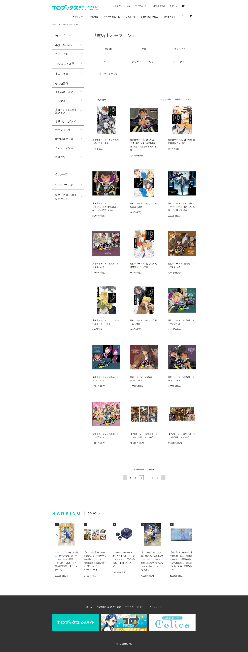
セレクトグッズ (64, 147)
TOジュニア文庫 (64, 63)
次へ (163, 477)
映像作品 (60, 157)
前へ (125, 477)
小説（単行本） (64, 45)
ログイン (174, 5)
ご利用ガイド (169, 16)
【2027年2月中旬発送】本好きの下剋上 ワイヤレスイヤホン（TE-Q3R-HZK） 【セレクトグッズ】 (124, 559)
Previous (57, 534)
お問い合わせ (156, 606)
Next (191, 534)
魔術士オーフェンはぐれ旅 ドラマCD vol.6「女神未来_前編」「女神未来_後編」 (181, 207)
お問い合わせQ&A (149, 16)
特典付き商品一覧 (112, 16)
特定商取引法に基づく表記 (109, 606)
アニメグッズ (63, 130)
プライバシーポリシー (135, 606)
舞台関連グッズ (64, 139)
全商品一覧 (130, 16)
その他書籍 (61, 83)
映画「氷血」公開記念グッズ (65, 197)
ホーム (54, 24)
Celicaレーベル (64, 184)
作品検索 (94, 16)
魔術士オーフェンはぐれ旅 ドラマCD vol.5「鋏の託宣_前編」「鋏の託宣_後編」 (105, 207)
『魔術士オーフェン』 (70, 24)
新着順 (188, 99)
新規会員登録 (159, 5)
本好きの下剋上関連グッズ (65, 111)
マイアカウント (142, 5)
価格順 (178, 99)
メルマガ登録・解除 (122, 5)
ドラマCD (61, 101)
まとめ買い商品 (64, 92)
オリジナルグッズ (65, 121)
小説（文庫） (63, 73)
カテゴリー (78, 16)
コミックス (61, 54)
